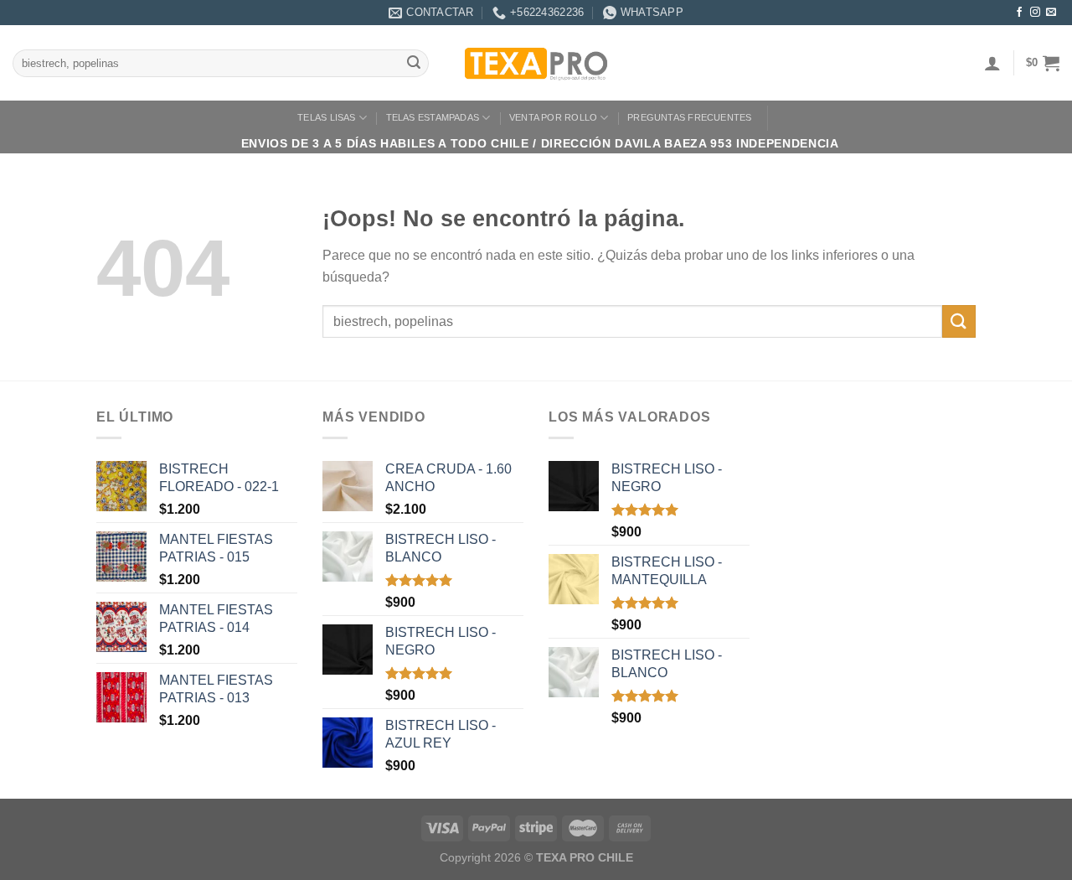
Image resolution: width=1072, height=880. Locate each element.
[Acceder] (992, 62)
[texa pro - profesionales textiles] (536, 63)
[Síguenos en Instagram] (1035, 12)
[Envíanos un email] (1051, 12)
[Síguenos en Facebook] (1019, 12)
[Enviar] (413, 63)
